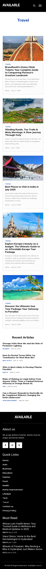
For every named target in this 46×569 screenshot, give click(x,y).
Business (6, 349)
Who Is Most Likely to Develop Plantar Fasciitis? (22, 368)
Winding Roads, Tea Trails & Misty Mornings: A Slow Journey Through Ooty (23, 132)
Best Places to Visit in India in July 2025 (22, 188)
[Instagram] (12, 445)
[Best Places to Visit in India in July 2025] (23, 168)
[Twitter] (19, 445)
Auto (5, 553)
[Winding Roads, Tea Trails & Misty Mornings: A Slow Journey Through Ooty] (23, 110)
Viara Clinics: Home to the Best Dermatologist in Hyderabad (19, 537)
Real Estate (7, 360)
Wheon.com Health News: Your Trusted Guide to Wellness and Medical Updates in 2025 (19, 526)
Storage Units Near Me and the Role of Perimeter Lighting (23, 344)
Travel (8, 64)
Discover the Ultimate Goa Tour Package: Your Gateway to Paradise (21, 309)
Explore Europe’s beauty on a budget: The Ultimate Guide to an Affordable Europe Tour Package (22, 247)
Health (5, 372)
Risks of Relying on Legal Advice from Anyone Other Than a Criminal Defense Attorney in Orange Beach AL (23, 381)
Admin (7, 90)
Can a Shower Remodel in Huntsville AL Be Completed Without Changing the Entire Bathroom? (23, 395)
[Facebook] (5, 445)
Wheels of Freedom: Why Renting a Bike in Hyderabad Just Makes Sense (22, 547)
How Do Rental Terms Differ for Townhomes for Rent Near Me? (19, 356)
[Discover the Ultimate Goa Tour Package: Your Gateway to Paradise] (23, 287)
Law (4, 386)
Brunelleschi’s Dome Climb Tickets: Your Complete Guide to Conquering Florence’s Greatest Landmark (21, 71)
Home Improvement (10, 400)
